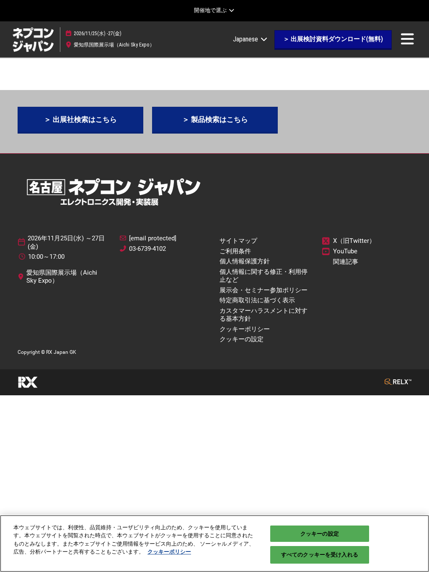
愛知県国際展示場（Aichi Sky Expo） (114, 45)
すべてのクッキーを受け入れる (319, 554)
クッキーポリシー (169, 552)
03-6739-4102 (147, 249)
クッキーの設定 (319, 534)
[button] (333, 39)
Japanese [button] (246, 39)
